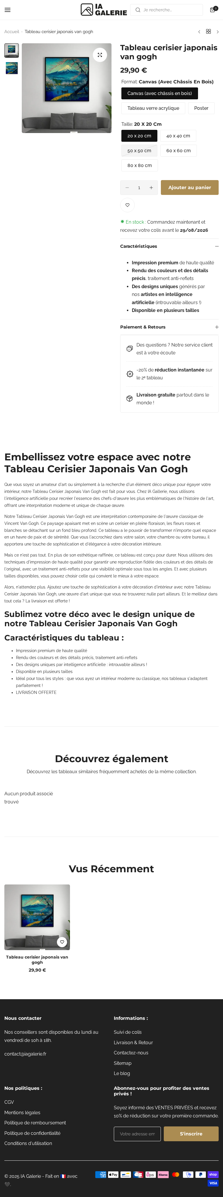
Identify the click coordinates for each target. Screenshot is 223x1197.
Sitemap (123, 1063)
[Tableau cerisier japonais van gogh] (37, 917)
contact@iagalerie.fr (25, 1054)
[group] (67, 88)
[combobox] (166, 10)
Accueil (11, 31)
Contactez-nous (131, 1053)
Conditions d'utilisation (28, 1143)
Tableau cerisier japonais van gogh (37, 959)
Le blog (122, 1073)
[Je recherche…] (138, 10)
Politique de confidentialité (32, 1133)
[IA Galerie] (104, 10)
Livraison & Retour (133, 1042)
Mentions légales (22, 1112)
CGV (9, 1102)
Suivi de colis (128, 1032)
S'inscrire (191, 1134)
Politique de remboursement (35, 1123)
